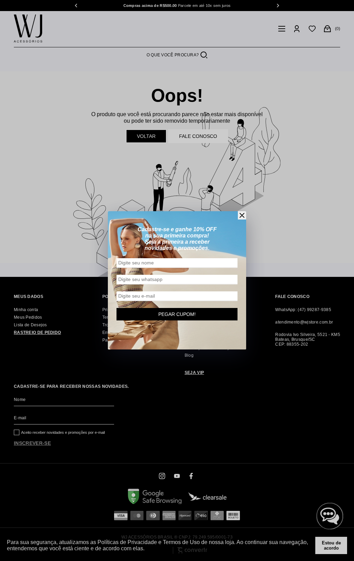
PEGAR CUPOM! (177, 314)
